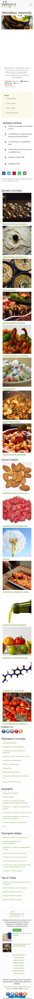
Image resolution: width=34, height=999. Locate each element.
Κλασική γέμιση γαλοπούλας (11, 772)
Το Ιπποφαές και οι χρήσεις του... (16, 723)
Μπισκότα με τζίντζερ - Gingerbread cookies (16, 756)
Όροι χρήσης (8, 986)
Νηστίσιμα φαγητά (8, 797)
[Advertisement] (17, 48)
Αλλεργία (6, 559)
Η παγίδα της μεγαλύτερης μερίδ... (16, 592)
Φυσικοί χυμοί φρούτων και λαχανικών (14, 822)
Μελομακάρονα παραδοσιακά (12, 760)
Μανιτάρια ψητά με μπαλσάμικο (15, 224)
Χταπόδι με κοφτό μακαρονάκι (14, 454)
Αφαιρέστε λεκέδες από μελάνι (12, 899)
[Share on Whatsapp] (19, 173)
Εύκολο (17, 83)
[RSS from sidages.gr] (21, 731)
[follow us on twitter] (8, 731)
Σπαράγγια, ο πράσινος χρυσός (12, 871)
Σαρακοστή (15, 81)
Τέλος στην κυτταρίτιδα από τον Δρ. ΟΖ (15, 861)
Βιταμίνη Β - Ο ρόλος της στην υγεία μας (15, 837)
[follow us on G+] (16, 731)
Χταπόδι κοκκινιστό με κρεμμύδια (15, 356)
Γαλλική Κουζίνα (19, 957)
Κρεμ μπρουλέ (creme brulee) (12, 782)
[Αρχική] (9, 4)
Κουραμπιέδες (7, 768)
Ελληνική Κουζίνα (18, 963)
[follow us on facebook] (4, 731)
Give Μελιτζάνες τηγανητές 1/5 (5, 85)
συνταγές (25, 988)
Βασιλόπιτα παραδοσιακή (10, 764)
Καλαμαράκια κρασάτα (11, 422)
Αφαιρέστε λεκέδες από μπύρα (12, 895)
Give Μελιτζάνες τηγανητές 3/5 (8, 85)
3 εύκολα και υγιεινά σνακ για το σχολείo (15, 857)
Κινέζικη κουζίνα (19, 968)
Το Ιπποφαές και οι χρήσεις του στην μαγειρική (17, 812)
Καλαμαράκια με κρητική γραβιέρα (13, 747)
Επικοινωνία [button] (17, 930)
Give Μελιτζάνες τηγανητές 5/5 (11, 85)
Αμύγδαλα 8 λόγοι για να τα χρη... (16, 493)
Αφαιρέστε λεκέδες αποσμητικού (13, 892)
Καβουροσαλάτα (9, 389)
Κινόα (4, 826)
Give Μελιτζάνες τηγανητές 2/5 (7, 85)
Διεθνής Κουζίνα (19, 960)
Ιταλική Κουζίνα (19, 965)
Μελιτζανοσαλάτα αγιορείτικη (14, 323)
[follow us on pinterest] (12, 731)
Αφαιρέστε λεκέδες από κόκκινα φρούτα (15, 888)
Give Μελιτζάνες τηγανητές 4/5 (10, 85)
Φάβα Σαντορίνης (9, 290)
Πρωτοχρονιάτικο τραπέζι (10, 793)
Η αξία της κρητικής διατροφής (14, 625)
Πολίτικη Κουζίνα (19, 973)
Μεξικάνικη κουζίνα (19, 971)
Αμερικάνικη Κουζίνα (18, 955)
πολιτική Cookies (18, 986)
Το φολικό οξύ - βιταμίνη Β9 (13, 691)
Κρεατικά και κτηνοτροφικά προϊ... (16, 526)
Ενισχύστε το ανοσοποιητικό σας (15, 658)
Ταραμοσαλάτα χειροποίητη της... (16, 257)
